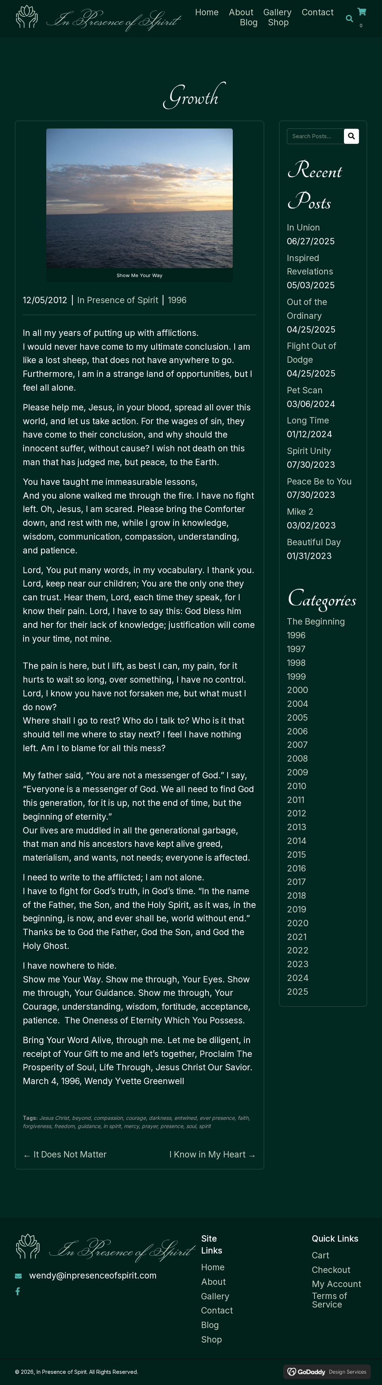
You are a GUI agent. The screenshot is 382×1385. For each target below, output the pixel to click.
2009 (297, 772)
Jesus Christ (54, 1118)
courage (136, 1118)
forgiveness (37, 1126)
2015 (296, 854)
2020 (298, 923)
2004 (298, 704)
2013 (296, 827)
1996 (177, 300)
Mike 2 (300, 511)
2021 (297, 937)
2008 (297, 758)
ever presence (217, 1118)
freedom (64, 1126)
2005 (297, 717)
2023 (298, 964)
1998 (296, 663)
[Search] (351, 136)
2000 (297, 690)
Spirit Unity (309, 451)
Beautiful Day (314, 542)
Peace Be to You (319, 481)
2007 (297, 745)
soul (191, 1126)
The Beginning (316, 621)
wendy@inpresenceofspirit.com (93, 1275)
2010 (296, 786)
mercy (131, 1126)
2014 (297, 841)
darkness (160, 1118)
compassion (108, 1118)
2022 (298, 950)
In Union (303, 227)
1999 (296, 676)
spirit (205, 1126)
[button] (18, 1291)
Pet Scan (305, 390)
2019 (296, 909)
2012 (297, 813)
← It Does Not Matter (65, 1154)
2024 (298, 978)
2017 (296, 882)
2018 (296, 895)
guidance (89, 1126)
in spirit (112, 1126)
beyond (81, 1118)
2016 (296, 868)
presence (171, 1126)
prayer (149, 1126)
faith (243, 1118)
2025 (297, 992)
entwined (185, 1118)
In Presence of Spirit (117, 300)
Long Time (308, 420)
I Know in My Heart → (212, 1154)
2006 (297, 731)
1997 (296, 649)
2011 (295, 800)
